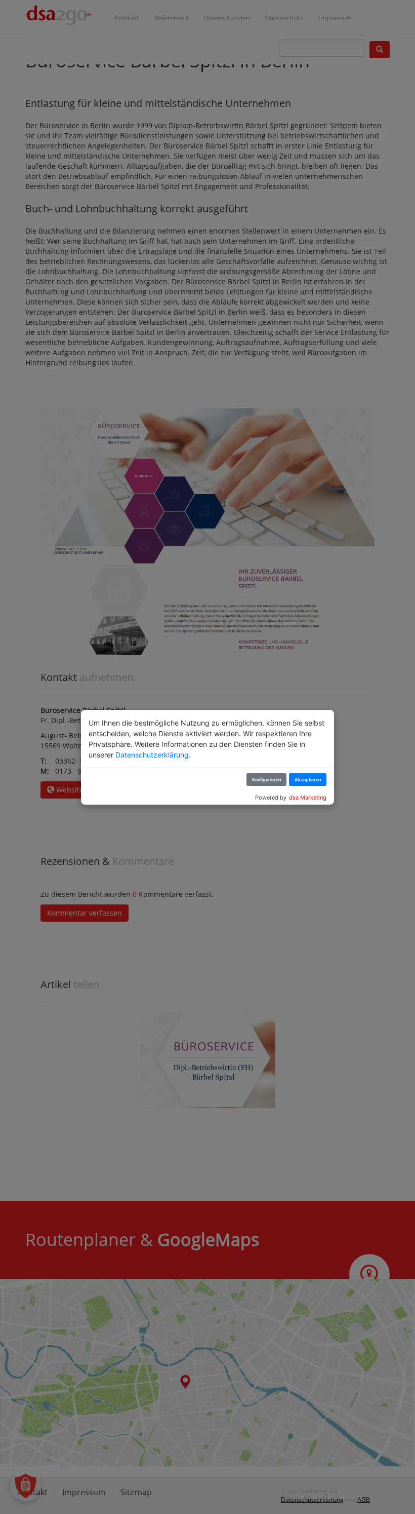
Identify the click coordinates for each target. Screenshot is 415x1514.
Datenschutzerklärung (152, 754)
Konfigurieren (266, 779)
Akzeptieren (308, 779)
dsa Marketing (307, 797)
